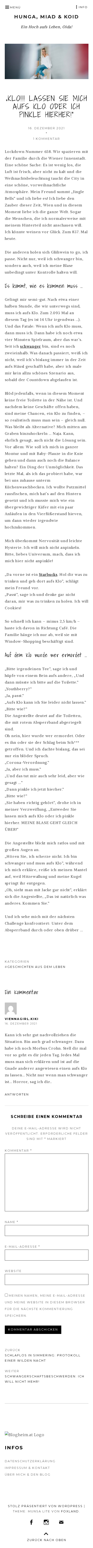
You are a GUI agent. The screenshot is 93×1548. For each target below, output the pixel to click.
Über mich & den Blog (28, 1474)
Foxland (70, 1511)
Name (11, 1222)
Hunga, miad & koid (46, 17)
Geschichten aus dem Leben (36, 967)
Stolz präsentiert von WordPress (45, 1506)
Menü (15, 7)
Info (83, 7)
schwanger (30, 346)
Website (13, 1271)
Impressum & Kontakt (27, 1468)
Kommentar (18, 1150)
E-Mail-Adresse (22, 1246)
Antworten (17, 1094)
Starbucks (48, 574)
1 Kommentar (46, 138)
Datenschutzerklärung (30, 1461)
